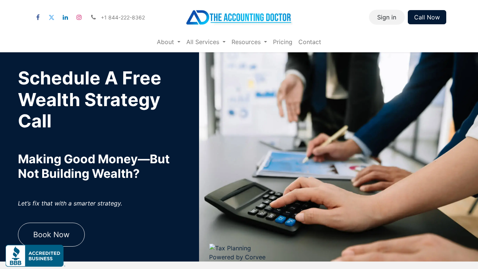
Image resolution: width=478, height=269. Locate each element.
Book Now (51, 234)
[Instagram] (79, 17)
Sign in (386, 17)
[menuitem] (168, 41)
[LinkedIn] (65, 17)
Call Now (427, 17)
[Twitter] (52, 17)
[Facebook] (38, 17)
